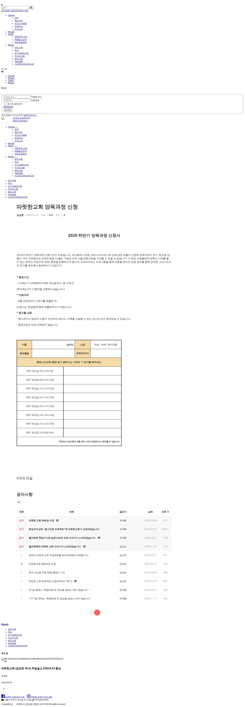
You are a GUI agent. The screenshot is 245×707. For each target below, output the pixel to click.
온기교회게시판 (22, 53)
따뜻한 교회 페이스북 (15, 697)
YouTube (19, 61)
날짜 (150, 511)
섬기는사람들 (21, 23)
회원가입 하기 (30, 115)
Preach (11, 32)
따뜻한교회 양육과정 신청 (47, 206)
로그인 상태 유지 (14, 104)
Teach (11, 34)
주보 (17, 50)
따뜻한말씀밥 (21, 42)
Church (11, 15)
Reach (11, 45)
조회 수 (165, 511)
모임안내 (19, 26)
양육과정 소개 (21, 37)
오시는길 (19, 29)
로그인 (8, 110)
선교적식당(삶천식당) (24, 64)
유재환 (123, 520)
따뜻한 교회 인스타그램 (41, 697)
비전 (17, 18)
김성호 (20, 215)
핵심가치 (19, 21)
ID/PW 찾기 (9, 107)
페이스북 (19, 59)
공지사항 (19, 47)
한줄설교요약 (21, 39)
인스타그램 (20, 56)
